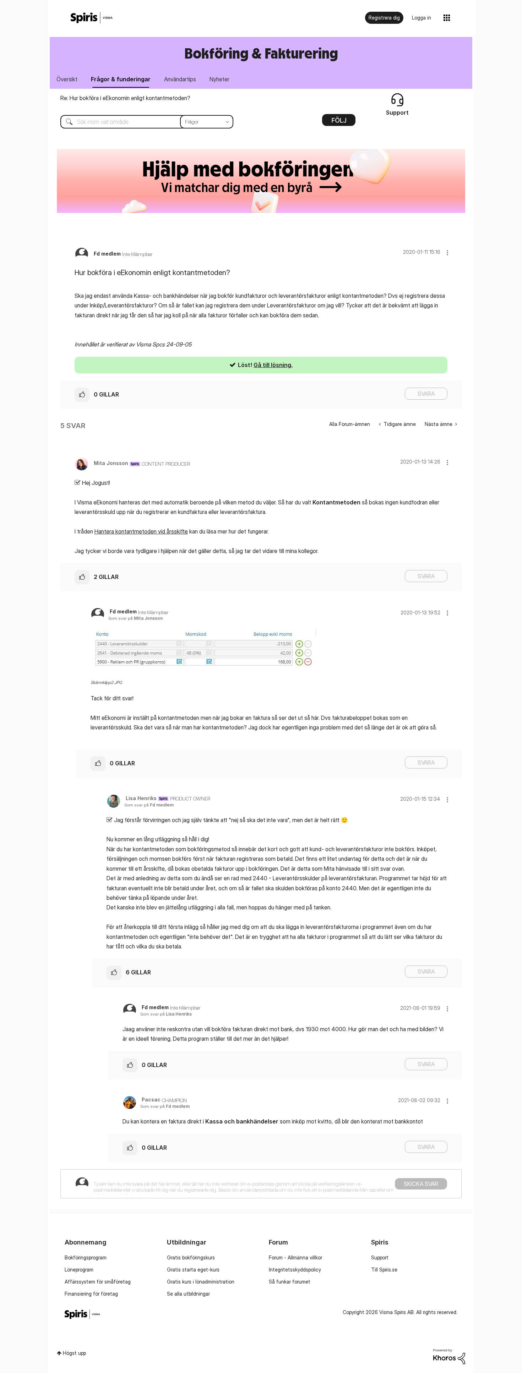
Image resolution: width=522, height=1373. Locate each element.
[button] (447, 252)
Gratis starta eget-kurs (193, 1270)
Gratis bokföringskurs (191, 1257)
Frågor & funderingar (121, 79)
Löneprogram (79, 1270)
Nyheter (219, 79)
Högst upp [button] (74, 1353)
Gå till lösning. (273, 364)
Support (379, 1257)
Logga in (421, 18)
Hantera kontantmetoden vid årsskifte (141, 531)
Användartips (180, 79)
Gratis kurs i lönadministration (200, 1282)
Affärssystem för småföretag (98, 1282)
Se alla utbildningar (188, 1294)
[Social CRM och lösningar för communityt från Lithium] (449, 1356)
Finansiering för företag (91, 1294)
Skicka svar (421, 1183)
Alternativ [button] (339, 122)
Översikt (66, 79)
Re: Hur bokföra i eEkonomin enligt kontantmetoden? (125, 98)
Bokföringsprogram (86, 1257)
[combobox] (141, 121)
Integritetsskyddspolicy (295, 1270)
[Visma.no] (92, 18)
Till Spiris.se (384, 1270)
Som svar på (135, 618)
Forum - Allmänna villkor (295, 1257)
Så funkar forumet (289, 1282)
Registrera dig (384, 18)
